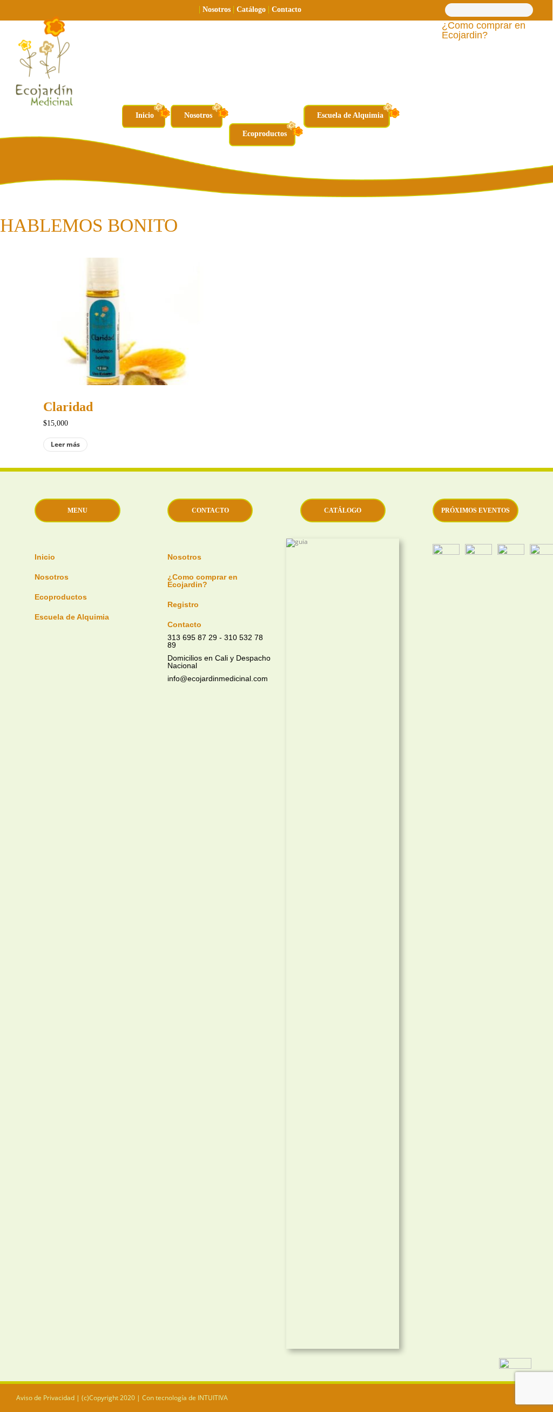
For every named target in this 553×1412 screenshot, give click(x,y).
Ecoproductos (264, 134)
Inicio (145, 115)
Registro (183, 604)
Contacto (286, 9)
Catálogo (251, 9)
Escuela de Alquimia (350, 115)
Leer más (65, 444)
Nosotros (217, 9)
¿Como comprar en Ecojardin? (483, 31)
